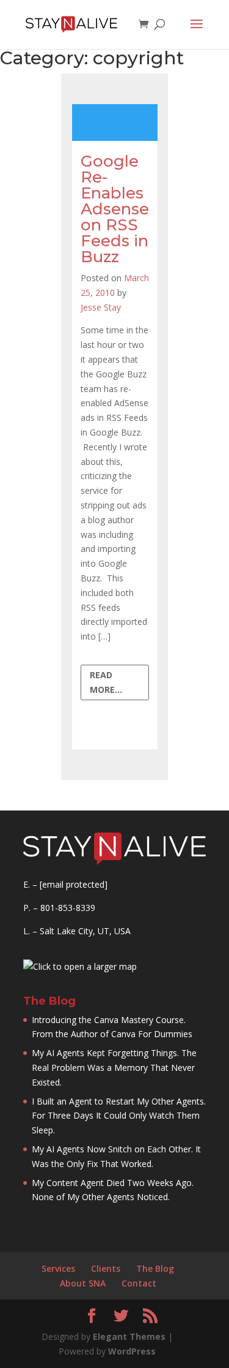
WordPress (132, 1351)
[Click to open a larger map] (80, 966)
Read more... (106, 682)
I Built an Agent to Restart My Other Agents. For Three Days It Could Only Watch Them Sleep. (119, 1115)
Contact (139, 1283)
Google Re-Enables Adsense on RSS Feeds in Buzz (115, 208)
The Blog (155, 1268)
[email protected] (73, 884)
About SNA (83, 1283)
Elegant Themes (129, 1336)
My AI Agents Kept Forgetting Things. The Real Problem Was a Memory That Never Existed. (114, 1067)
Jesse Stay (101, 307)
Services (58, 1268)
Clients (105, 1268)
